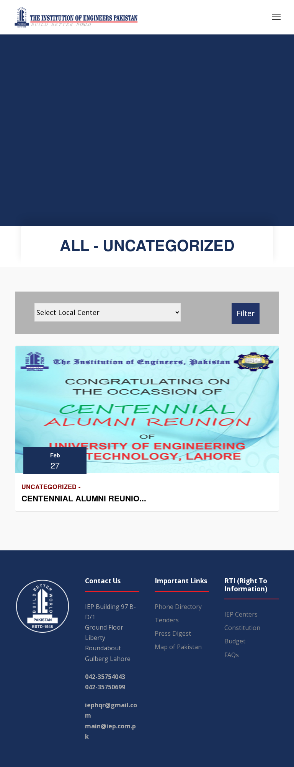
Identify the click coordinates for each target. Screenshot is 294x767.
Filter (246, 313)
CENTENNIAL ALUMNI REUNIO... (83, 498)
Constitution (242, 627)
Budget (234, 641)
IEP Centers (241, 614)
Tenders (167, 620)
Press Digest (173, 633)
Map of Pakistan (178, 647)
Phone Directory (178, 606)
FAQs (231, 655)
